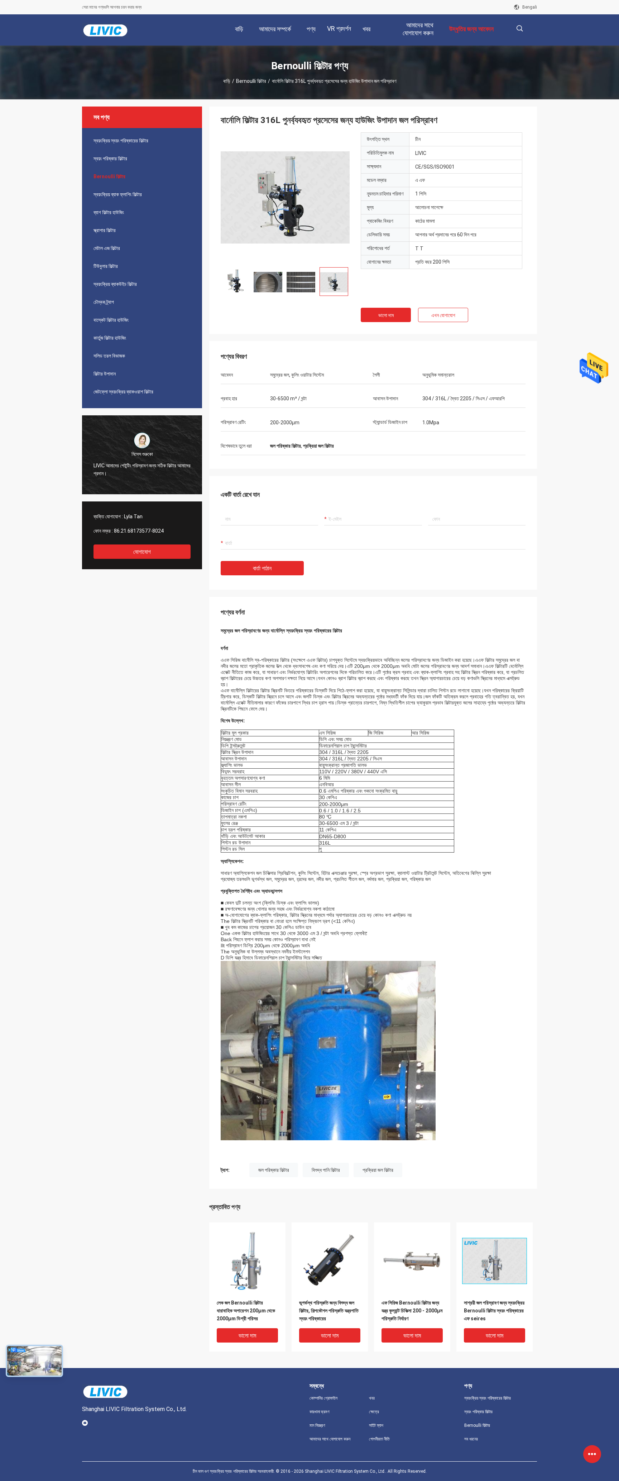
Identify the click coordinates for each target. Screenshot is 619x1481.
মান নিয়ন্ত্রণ (317, 1425)
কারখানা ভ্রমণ (320, 1411)
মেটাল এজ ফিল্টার (106, 248)
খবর (372, 1398)
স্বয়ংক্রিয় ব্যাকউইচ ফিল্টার (115, 284)
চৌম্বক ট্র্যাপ (103, 302)
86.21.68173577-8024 (139, 531)
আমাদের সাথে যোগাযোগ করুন (330, 1439)
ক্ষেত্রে (374, 1411)
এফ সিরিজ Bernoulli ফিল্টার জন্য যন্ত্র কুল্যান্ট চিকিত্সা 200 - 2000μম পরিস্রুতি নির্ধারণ (412, 1310)
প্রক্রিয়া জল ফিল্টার (378, 1170)
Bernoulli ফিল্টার (251, 81)
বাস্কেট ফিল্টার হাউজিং (111, 320)
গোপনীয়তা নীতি (379, 1439)
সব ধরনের (471, 1439)
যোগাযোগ (142, 551)
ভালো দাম (386, 315)
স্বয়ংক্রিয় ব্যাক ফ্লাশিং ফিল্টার (117, 194)
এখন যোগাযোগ (443, 315)
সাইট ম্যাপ (376, 1425)
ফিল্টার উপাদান (104, 374)
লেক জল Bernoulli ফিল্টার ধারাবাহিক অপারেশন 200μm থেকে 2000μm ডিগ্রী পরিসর (246, 1310)
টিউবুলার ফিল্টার (105, 266)
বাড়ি (226, 81)
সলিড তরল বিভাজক (109, 356)
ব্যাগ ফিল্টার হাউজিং (108, 212)
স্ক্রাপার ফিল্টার (104, 230)
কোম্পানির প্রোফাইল (323, 1398)
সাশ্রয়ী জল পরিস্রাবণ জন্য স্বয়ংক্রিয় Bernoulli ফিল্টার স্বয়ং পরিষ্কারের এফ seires (494, 1310)
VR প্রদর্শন (339, 28)
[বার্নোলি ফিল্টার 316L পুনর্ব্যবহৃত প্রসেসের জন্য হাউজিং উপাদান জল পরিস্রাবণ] (285, 197)
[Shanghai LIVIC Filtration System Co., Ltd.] (105, 30)
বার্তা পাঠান (262, 568)
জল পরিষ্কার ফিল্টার (273, 1170)
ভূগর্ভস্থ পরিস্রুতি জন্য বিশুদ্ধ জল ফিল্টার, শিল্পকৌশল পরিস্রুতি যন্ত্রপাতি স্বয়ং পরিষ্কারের (329, 1310)
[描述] (519, 28)
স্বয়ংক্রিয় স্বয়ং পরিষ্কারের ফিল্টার (120, 140)
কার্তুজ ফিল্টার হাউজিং (109, 338)
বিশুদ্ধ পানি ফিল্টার (326, 1170)
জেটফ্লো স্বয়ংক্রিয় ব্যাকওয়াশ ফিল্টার (123, 392)
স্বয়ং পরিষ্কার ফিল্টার (110, 158)
